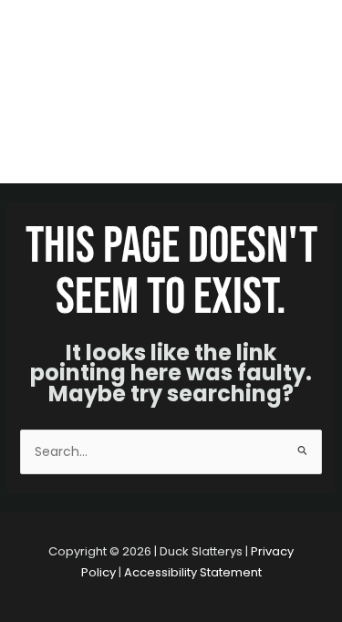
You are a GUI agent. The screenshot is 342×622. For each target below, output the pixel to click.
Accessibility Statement (193, 572)
